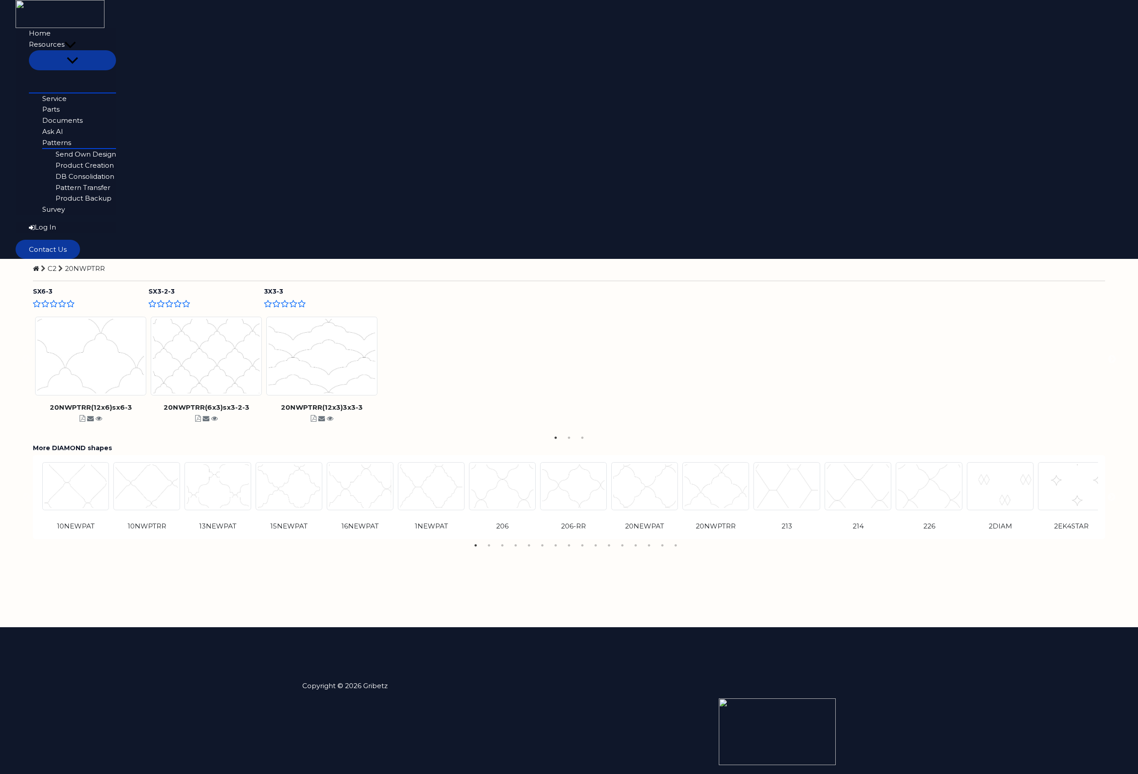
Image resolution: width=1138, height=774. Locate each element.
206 (502, 526)
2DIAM (1000, 526)
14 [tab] (649, 545)
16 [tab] (675, 545)
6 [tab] (542, 545)
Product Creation (85, 165)
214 (858, 526)
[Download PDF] (82, 418)
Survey (53, 209)
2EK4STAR (1071, 526)
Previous (26, 359)
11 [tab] (609, 545)
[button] (48, 249)
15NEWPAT (289, 526)
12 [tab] (622, 545)
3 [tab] (582, 437)
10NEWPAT (76, 526)
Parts (51, 109)
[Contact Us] (90, 418)
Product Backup (84, 198)
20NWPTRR (85, 268)
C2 (52, 268)
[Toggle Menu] (72, 60)
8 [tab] (569, 545)
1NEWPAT (431, 526)
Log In (45, 227)
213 (786, 526)
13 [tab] (635, 545)
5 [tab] (529, 545)
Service (54, 98)
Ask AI (52, 131)
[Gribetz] (60, 13)
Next (1111, 359)
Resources (46, 44)
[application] (70, 44)
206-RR (573, 526)
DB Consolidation (85, 176)
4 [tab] (515, 545)
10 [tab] (595, 545)
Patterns (56, 142)
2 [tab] (569, 437)
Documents (62, 120)
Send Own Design (86, 154)
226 (929, 526)
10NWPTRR (147, 526)
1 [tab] (555, 437)
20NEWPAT (644, 526)
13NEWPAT (217, 526)
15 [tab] (662, 545)
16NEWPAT (360, 526)
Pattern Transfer (83, 187)
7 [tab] (555, 545)
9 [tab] (582, 545)
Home (40, 33)
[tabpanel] (90, 359)
